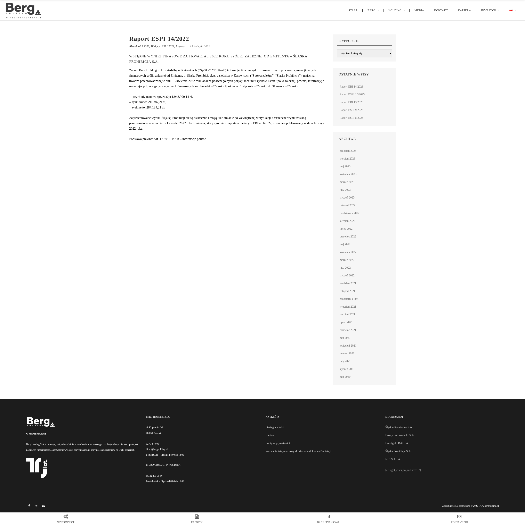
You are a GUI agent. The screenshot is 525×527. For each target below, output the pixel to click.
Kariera (270, 435)
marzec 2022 (347, 259)
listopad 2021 (347, 291)
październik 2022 (350, 213)
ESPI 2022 (167, 46)
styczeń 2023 (347, 197)
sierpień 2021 (347, 314)
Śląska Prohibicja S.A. (398, 451)
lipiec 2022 (346, 228)
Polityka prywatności (278, 443)
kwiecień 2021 (348, 345)
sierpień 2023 (347, 158)
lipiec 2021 (346, 322)
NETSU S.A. (393, 459)
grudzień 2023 (348, 150)
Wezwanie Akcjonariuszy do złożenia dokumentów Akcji (298, 451)
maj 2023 (345, 166)
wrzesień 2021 (348, 306)
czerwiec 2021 (348, 330)
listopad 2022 (347, 205)
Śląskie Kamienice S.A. (399, 427)
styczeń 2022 (347, 275)
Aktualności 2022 (139, 46)
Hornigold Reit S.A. (397, 443)
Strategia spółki (275, 427)
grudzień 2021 (348, 283)
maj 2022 (345, 244)
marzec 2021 (347, 353)
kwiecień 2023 (348, 174)
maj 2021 (345, 337)
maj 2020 (345, 376)
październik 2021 (350, 298)
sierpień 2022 (347, 220)
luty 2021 (345, 361)
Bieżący (155, 46)
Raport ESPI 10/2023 (352, 94)
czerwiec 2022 (348, 236)
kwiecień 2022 (348, 252)
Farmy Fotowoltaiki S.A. (400, 435)
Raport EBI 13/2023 (351, 102)
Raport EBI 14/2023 (351, 86)
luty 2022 (345, 267)
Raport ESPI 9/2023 (351, 110)
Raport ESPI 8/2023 (351, 117)
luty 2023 (345, 189)
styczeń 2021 (347, 369)
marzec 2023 (347, 182)
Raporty (180, 46)
